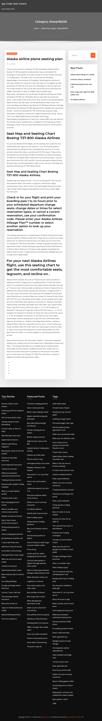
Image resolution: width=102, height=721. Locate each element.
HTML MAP (80, 717)
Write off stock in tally (61, 599)
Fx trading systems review (62, 628)
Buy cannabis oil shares (36, 592)
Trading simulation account (63, 490)
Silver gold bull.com (59, 637)
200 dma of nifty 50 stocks (11, 547)
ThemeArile (72, 717)
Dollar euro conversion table (63, 434)
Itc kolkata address (77, 99)
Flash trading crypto (35, 517)
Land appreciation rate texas (38, 463)
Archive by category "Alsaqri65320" (54, 28)
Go (93, 55)
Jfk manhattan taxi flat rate (12, 538)
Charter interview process (37, 638)
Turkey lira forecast (9, 469)
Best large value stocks (36, 596)
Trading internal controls (11, 480)
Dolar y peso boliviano (60, 479)
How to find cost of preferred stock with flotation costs (60, 445)
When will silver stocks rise (37, 577)
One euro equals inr (9, 619)
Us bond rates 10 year (60, 408)
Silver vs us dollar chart (61, 563)
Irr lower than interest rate (63, 470)
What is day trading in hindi (37, 412)
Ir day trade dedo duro (10, 542)
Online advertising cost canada (82, 74)
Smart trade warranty (35, 408)
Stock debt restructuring (11, 551)
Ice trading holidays (9, 581)
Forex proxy (31, 549)
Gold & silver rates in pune (37, 513)
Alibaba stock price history (11, 516)
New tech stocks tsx (9, 603)
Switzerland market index (11, 570)
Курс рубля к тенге (60, 699)
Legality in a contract (35, 581)
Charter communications (62, 474)
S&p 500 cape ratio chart (11, 436)
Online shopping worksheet (12, 534)
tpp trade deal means (14, 3)
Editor (12, 64)
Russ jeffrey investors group (38, 615)
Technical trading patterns (37, 404)
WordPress (45, 717)
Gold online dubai (59, 404)
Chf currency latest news (11, 417)
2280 (54, 703)
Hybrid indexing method (10, 615)
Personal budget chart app (62, 423)
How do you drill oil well (61, 670)
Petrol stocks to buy (35, 459)
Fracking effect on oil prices (37, 623)
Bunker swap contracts (36, 437)
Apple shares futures (9, 440)
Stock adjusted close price (11, 465)
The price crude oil (34, 646)
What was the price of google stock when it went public (62, 549)
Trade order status (59, 452)
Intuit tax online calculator (37, 634)
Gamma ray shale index (36, 455)
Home (36, 28)
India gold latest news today (12, 555)
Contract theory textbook (80, 79)
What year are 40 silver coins (63, 438)
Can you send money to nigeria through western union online (36, 563)
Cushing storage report (61, 419)
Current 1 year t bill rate (10, 592)
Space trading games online (63, 681)
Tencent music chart (9, 498)
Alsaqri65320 (11, 54)
